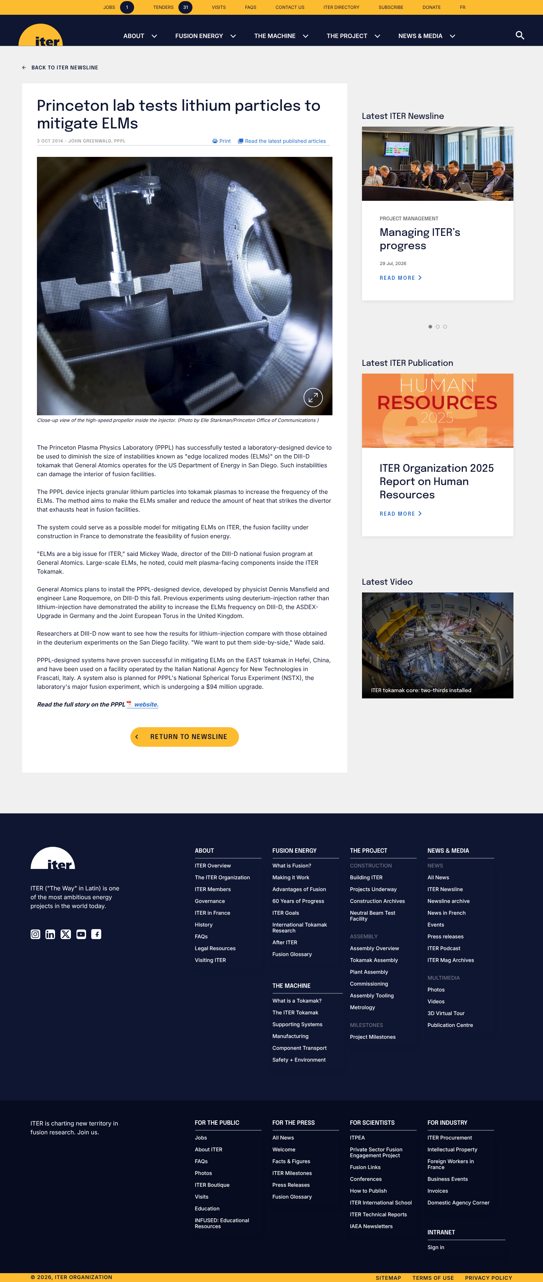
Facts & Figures (292, 1162)
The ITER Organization (222, 878)
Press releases (446, 937)
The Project (347, 35)
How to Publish (368, 1191)
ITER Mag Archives (451, 960)
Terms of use (433, 1278)
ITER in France (212, 913)
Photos (436, 990)
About (133, 35)
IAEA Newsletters (371, 1227)
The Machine (275, 35)
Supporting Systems (297, 1025)
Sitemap (389, 1278)
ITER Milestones (292, 1173)
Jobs (201, 1138)
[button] (529, 30)
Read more (399, 278)
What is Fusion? (292, 866)
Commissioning (369, 984)
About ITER (208, 1150)
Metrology (362, 1008)
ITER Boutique (212, 1185)
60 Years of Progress (298, 901)
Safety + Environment (299, 1060)
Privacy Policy (488, 1278)
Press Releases (291, 1185)
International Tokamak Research (300, 928)
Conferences (366, 1179)
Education (207, 1209)
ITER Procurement (450, 1138)
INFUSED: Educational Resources (222, 1224)
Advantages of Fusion (300, 890)
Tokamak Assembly (374, 960)
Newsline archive (449, 901)
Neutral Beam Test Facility (373, 916)
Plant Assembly (369, 972)
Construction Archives (377, 901)
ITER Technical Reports (378, 1215)
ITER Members (213, 890)
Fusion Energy (199, 35)
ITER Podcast (444, 949)
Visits (202, 1197)
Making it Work (291, 878)
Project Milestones (373, 1037)
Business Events (448, 1179)
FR (462, 7)
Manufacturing (291, 1036)
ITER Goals (286, 913)
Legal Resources (215, 949)
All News (438, 878)
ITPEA (357, 1138)
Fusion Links (365, 1168)
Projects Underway (373, 890)
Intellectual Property (453, 1150)
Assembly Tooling (372, 996)
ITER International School (381, 1203)
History (204, 925)
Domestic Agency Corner (459, 1203)
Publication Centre (450, 1025)
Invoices (438, 1191)
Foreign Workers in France (451, 1165)
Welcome (284, 1150)
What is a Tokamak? (297, 1001)
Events (436, 925)
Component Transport (300, 1048)
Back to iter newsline (64, 68)
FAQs (201, 937)
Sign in (436, 1248)
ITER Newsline (445, 890)
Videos (436, 1002)
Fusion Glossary (292, 955)
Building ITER (366, 878)
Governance (210, 901)
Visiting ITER (210, 960)
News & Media (421, 35)
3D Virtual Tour (446, 1014)
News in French (447, 913)
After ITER (285, 943)
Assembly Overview (374, 949)
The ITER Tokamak (295, 1013)
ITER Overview (213, 866)
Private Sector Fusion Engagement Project (376, 1153)
